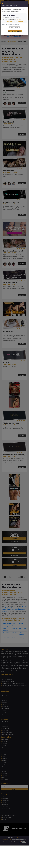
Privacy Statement (18, 21)
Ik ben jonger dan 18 (14, 27)
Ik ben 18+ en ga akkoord (14, 31)
